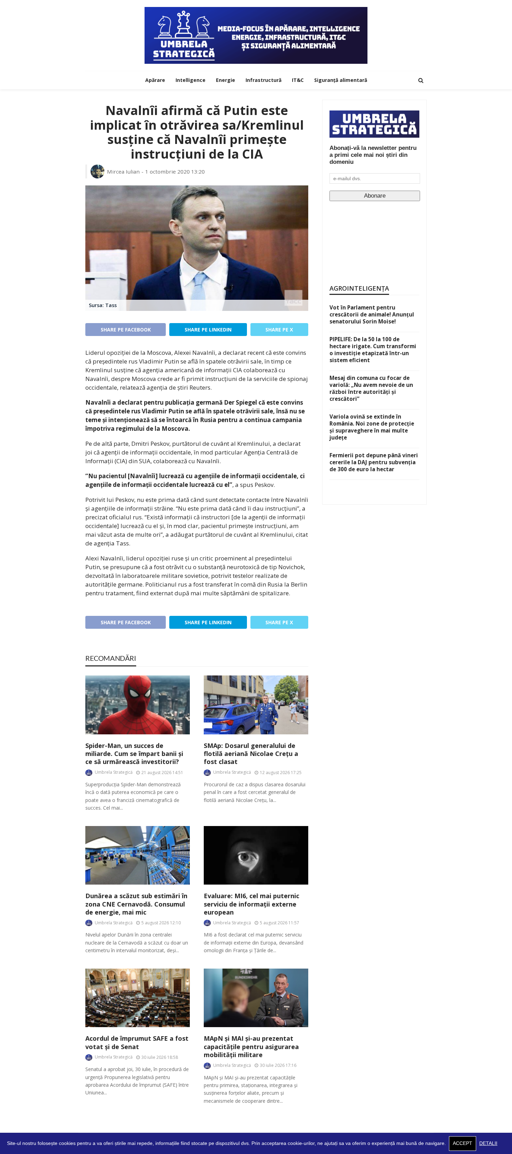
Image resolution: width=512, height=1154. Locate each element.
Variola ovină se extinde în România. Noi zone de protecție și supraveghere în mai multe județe (371, 427)
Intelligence (190, 80)
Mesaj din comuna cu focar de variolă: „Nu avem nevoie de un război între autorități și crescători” (371, 388)
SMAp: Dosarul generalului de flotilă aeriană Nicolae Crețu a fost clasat (251, 754)
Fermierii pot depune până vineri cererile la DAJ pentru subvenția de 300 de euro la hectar (373, 462)
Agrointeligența (359, 288)
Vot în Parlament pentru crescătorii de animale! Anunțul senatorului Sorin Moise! (371, 314)
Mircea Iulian (123, 171)
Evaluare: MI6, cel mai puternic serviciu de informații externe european (251, 904)
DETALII (488, 1143)
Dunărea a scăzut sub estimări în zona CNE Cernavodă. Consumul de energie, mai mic (136, 904)
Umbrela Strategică (114, 772)
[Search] (421, 80)
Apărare (155, 80)
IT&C (298, 80)
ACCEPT (462, 1143)
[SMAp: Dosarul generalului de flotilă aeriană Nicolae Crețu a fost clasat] (256, 704)
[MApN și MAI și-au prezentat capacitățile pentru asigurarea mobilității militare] (256, 998)
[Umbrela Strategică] (256, 35)
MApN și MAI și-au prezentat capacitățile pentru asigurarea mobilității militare (251, 1046)
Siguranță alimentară (340, 80)
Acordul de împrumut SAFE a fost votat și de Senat (136, 1042)
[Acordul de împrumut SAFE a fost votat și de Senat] (137, 998)
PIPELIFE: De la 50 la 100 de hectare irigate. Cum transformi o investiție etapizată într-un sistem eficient (372, 350)
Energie (225, 80)
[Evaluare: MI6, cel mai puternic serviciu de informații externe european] (256, 855)
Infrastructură (263, 80)
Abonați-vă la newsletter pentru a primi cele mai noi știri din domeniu (373, 155)
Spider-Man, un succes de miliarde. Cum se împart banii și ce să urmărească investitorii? (134, 754)
